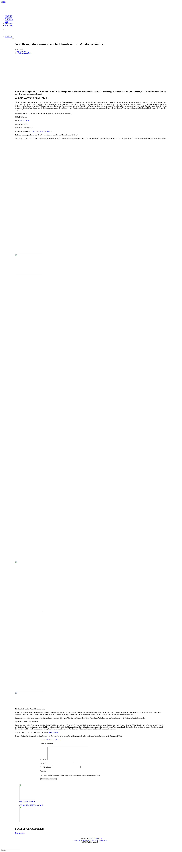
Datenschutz (86, 840)
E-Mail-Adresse (46, 767)
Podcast (9, 20)
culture (24, 51)
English (8, 25)
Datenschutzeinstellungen (99, 840)
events (19, 51)
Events (8, 18)
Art (54, 739)
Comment (43, 759)
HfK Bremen (24, 120)
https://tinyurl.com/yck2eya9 (42, 131)
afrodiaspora (43, 739)
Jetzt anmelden (20, 833)
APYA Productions (95, 838)
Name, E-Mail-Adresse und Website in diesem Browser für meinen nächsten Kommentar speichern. (72, 775)
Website (43, 771)
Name (43, 763)
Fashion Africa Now (24, 53)
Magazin (9, 16)
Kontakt (9, 24)
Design (57, 739)
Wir (6, 22)
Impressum (77, 840)
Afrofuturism (50, 739)
